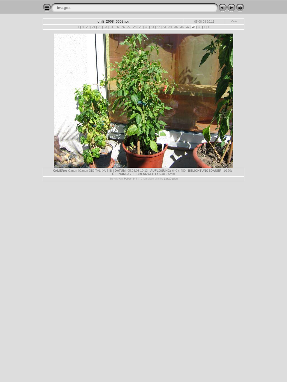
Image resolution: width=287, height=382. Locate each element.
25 (117, 27)
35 (176, 27)
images (64, 7)
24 (111, 27)
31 (152, 27)
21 (93, 27)
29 (140, 27)
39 (199, 27)
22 (99, 27)
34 (170, 27)
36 (181, 27)
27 (128, 27)
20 (87, 27)
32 (158, 27)
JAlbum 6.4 (130, 178)
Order (234, 21)
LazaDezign (171, 178)
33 (164, 27)
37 (187, 27)
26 (123, 27)
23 (105, 27)
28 (134, 27)
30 (146, 27)
